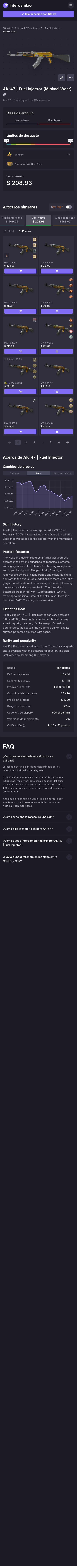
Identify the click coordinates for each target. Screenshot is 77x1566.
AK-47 (38, 28)
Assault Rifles (25, 28)
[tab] (15, 473)
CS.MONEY (8, 28)
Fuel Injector (51, 28)
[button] (38, 154)
